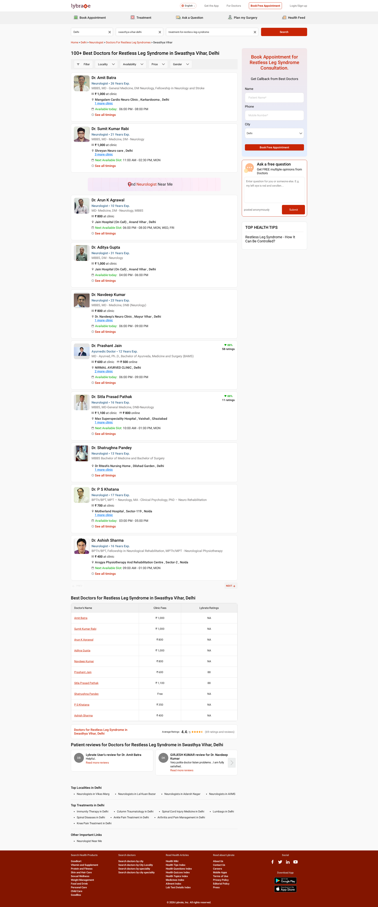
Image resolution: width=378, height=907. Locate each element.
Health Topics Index (177, 876)
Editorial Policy (221, 883)
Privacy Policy (221, 879)
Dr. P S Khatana (105, 489)
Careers (217, 868)
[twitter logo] (280, 863)
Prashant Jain (83, 672)
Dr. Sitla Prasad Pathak (112, 396)
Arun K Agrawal (83, 639)
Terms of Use (220, 876)
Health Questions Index (179, 868)
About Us (218, 861)
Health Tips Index (175, 864)
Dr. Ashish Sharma (108, 540)
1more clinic (104, 103)
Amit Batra (80, 618)
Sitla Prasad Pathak (86, 683)
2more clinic (104, 371)
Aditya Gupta (82, 650)
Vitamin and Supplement (84, 864)
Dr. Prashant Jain (107, 345)
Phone (249, 106)
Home (74, 42)
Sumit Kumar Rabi (85, 628)
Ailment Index (173, 883)
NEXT (229, 585)
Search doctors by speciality (134, 868)
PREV (79, 585)
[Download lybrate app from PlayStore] (285, 883)
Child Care (76, 891)
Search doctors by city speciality (136, 872)
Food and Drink (79, 883)
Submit (293, 209)
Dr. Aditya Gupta (106, 247)
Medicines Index (175, 879)
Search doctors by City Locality (135, 864)
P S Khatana (81, 704)
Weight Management (82, 879)
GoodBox (76, 894)
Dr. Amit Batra (104, 77)
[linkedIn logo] (287, 863)
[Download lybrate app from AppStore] (285, 891)
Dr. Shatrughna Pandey (112, 447)
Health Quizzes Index (178, 872)
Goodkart (76, 861)
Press (216, 887)
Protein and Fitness (82, 868)
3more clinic (104, 154)
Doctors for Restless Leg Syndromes (128, 42)
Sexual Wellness (80, 876)
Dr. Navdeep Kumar (108, 294)
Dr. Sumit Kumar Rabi (110, 128)
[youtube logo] (295, 863)
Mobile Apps (220, 872)
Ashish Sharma (83, 715)
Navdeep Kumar (84, 661)
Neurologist (96, 42)
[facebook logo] (272, 863)
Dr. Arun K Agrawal (108, 200)
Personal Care (79, 887)
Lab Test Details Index (178, 887)
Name (249, 89)
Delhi (84, 42)
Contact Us (219, 864)
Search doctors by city (130, 861)
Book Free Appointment (265, 5)
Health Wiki (172, 861)
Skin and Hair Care (81, 872)
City (247, 124)
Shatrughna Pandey (86, 693)
